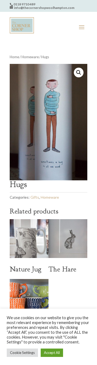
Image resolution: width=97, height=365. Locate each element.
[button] (79, 72)
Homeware (30, 57)
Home (14, 57)
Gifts (34, 197)
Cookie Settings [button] (22, 352)
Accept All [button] (52, 352)
